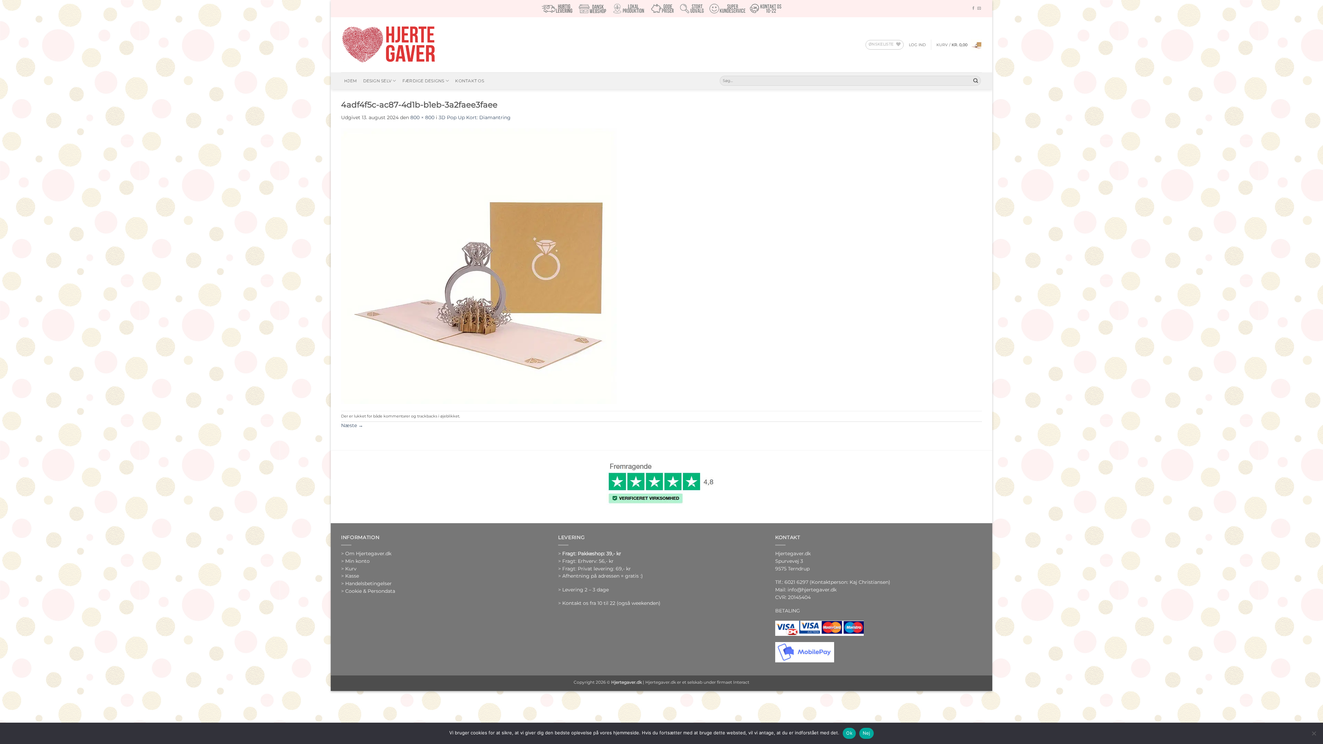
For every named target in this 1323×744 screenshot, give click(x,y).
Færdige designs (423, 80)
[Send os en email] (979, 8)
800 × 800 (422, 117)
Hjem (350, 80)
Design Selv (377, 80)
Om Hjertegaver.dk (368, 553)
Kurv (351, 568)
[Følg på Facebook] (973, 8)
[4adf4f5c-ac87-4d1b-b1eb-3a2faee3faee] (479, 265)
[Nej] (1314, 735)
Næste (352, 425)
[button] (917, 45)
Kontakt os (469, 80)
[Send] (976, 81)
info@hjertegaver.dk (811, 589)
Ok (849, 733)
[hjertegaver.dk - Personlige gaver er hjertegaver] (388, 45)
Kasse (352, 576)
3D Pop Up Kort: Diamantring (475, 117)
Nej (866, 733)
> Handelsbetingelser (366, 583)
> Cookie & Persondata (368, 591)
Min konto (357, 561)
